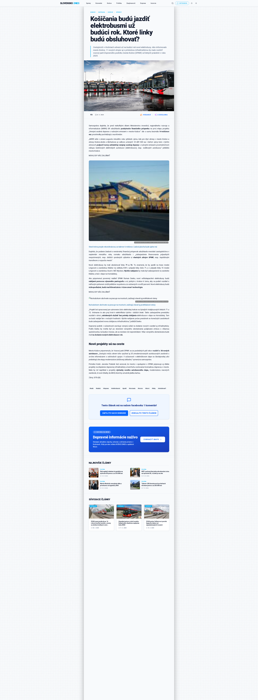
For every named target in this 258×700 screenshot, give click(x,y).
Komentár (99, 3)
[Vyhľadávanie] (172, 3)
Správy (88, 3)
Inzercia (153, 3)
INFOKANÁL (183, 3)
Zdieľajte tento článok (143, 413)
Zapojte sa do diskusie (114, 413)
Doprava (143, 3)
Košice (109, 3)
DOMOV (93, 12)
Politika (119, 3)
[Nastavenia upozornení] (192, 3)
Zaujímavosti (130, 3)
